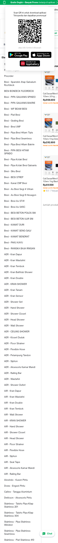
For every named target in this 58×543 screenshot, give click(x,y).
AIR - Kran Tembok (14, 408)
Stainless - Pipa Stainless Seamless (17, 532)
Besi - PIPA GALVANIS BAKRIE (19, 103)
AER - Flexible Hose (14, 349)
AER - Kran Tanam (13, 290)
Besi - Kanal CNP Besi (15, 183)
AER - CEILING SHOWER (16, 331)
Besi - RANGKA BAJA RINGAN (19, 248)
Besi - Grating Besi (14, 120)
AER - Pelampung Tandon (17, 355)
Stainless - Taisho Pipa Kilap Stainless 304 (18, 514)
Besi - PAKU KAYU (13, 242)
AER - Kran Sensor (13, 296)
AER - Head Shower (14, 319)
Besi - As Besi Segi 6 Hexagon (20, 195)
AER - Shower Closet (15, 313)
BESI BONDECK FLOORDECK (19, 91)
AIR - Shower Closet (14, 432)
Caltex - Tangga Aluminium (18, 491)
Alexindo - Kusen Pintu (16, 480)
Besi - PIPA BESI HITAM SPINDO (16, 152)
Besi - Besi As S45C (14, 207)
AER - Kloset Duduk (14, 337)
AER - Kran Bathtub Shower (18, 272)
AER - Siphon (11, 361)
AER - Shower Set (13, 301)
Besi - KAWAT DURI (14, 224)
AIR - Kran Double (13, 402)
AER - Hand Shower (14, 307)
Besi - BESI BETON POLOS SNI (20, 212)
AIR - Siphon (10, 456)
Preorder (8, 76)
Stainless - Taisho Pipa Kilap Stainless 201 (18, 505)
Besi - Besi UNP (12, 126)
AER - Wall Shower (14, 325)
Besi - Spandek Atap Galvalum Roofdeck (20, 83)
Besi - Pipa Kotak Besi (15, 159)
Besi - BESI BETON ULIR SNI (18, 218)
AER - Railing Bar (12, 373)
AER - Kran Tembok (14, 266)
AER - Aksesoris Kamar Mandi (19, 367)
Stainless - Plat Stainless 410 (19, 539)
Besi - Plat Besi (12, 114)
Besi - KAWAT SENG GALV (17, 230)
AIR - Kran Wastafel (14, 396)
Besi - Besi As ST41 (14, 201)
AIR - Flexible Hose (14, 450)
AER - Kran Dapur (13, 254)
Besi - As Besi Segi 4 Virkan (18, 189)
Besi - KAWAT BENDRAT (16, 236)
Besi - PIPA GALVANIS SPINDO (20, 97)
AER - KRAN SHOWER (15, 284)
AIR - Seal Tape (12, 462)
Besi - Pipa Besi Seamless (18, 138)
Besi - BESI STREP (13, 177)
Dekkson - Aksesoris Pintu (18, 497)
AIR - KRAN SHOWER (15, 420)
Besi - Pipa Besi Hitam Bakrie (19, 144)
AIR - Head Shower (14, 438)
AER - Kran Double (13, 278)
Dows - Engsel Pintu (14, 485)
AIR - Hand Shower (14, 426)
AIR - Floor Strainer (14, 444)
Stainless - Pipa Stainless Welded (17, 523)
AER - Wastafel (12, 379)
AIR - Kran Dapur (12, 390)
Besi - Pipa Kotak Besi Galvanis (20, 165)
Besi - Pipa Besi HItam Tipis (18, 132)
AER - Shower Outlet (15, 385)
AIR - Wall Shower (13, 414)
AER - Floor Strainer (14, 343)
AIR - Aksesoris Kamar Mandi (19, 468)
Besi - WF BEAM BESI (15, 108)
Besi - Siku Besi (12, 171)
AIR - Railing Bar (12, 474)
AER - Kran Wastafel (14, 260)
